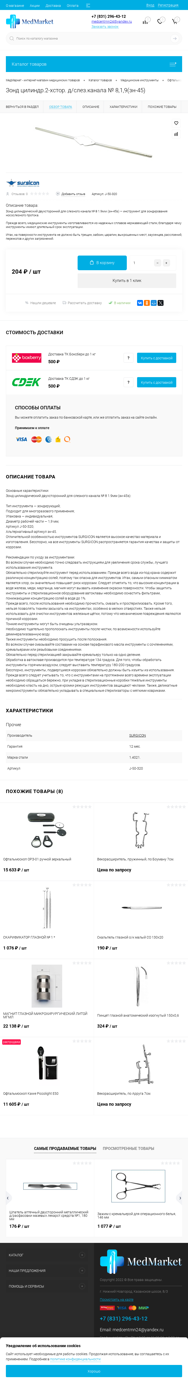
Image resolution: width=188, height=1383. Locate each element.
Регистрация (168, 5)
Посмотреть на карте (116, 1299)
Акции (35, 6)
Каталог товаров (29, 64)
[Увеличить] (94, 143)
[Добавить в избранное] (176, 123)
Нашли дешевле (43, 303)
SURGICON (137, 735)
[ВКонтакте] (140, 303)
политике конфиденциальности (75, 1359)
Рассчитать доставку (85, 303)
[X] (161, 303)
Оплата (73, 6)
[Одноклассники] (147, 303)
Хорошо (94, 1371)
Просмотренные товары (128, 1148)
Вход (150, 5)
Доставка (53, 6)
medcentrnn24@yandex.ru (112, 21)
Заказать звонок (105, 27)
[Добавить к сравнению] (176, 134)
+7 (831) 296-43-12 (109, 16)
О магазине (15, 6)
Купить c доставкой (157, 358)
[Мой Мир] (154, 303)
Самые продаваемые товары (65, 1148)
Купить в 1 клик (127, 280)
